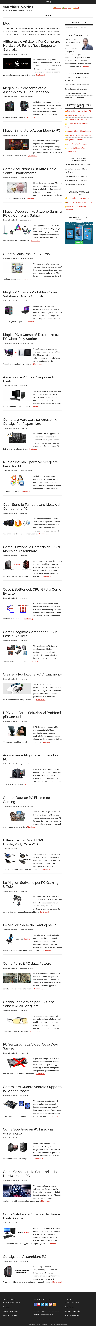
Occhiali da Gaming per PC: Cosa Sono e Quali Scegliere (28, 1004)
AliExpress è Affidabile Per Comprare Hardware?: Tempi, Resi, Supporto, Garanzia (31, 45)
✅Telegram (66, 8)
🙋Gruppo (57, 8)
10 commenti (24, 1138)
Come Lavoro (14, 1311)
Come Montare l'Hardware (75, 93)
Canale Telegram (70, 1307)
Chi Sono (5, 1311)
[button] (47, 2)
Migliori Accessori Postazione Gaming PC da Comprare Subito (32, 213)
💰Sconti (76, 8)
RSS (54, 1304)
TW (46, 1304)
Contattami (6, 1307)
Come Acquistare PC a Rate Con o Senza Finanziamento (29, 171)
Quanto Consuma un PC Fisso (26, 254)
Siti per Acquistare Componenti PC (78, 165)
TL (42, 1304)
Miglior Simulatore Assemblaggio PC (31, 130)
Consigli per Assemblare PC (24, 1257)
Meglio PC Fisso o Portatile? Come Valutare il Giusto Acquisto (30, 294)
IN (50, 1304)
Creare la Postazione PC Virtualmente (32, 674)
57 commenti (24, 598)
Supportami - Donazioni (10, 1315)
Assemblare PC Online (18, 6)
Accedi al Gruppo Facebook (11, 1303)
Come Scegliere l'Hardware (76, 89)
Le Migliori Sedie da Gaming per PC (30, 925)
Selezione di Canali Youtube (76, 176)
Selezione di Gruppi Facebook (77, 180)
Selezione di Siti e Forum (75, 185)
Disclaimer (68, 1311)
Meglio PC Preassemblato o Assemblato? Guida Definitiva (26, 90)
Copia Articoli (77, 1311)
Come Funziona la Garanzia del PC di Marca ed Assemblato (32, 549)
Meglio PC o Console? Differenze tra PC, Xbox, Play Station (31, 337)
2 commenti (23, 54)
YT (38, 1304)
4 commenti (23, 428)
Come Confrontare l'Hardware (77, 85)
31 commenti (24, 1053)
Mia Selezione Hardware (74, 97)
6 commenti (23, 386)
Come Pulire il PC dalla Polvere (27, 963)
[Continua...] (40, 75)
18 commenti (24, 1095)
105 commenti (24, 764)
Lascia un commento (26, 96)
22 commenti (24, 1261)
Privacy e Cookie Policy (72, 1315)
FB (35, 1304)
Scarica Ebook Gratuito (72, 1303)
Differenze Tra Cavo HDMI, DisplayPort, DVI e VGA (23, 842)
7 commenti (23, 721)
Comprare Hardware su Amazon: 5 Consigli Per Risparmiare (30, 422)
